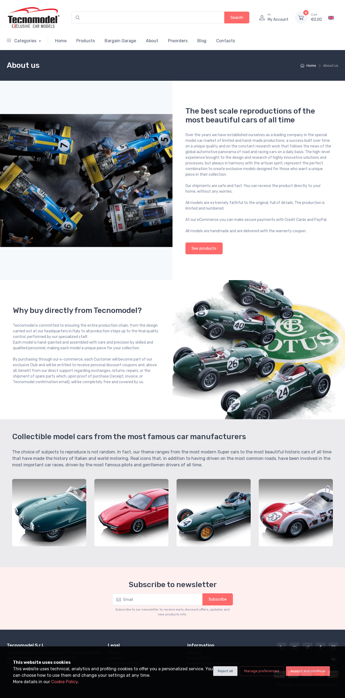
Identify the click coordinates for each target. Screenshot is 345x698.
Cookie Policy (64, 681)
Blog (201, 40)
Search (236, 17)
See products (204, 248)
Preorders (178, 40)
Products (85, 40)
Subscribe (218, 599)
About (152, 40)
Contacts (225, 40)
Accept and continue (308, 671)
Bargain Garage (120, 40)
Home (61, 40)
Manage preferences (261, 671)
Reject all (225, 671)
